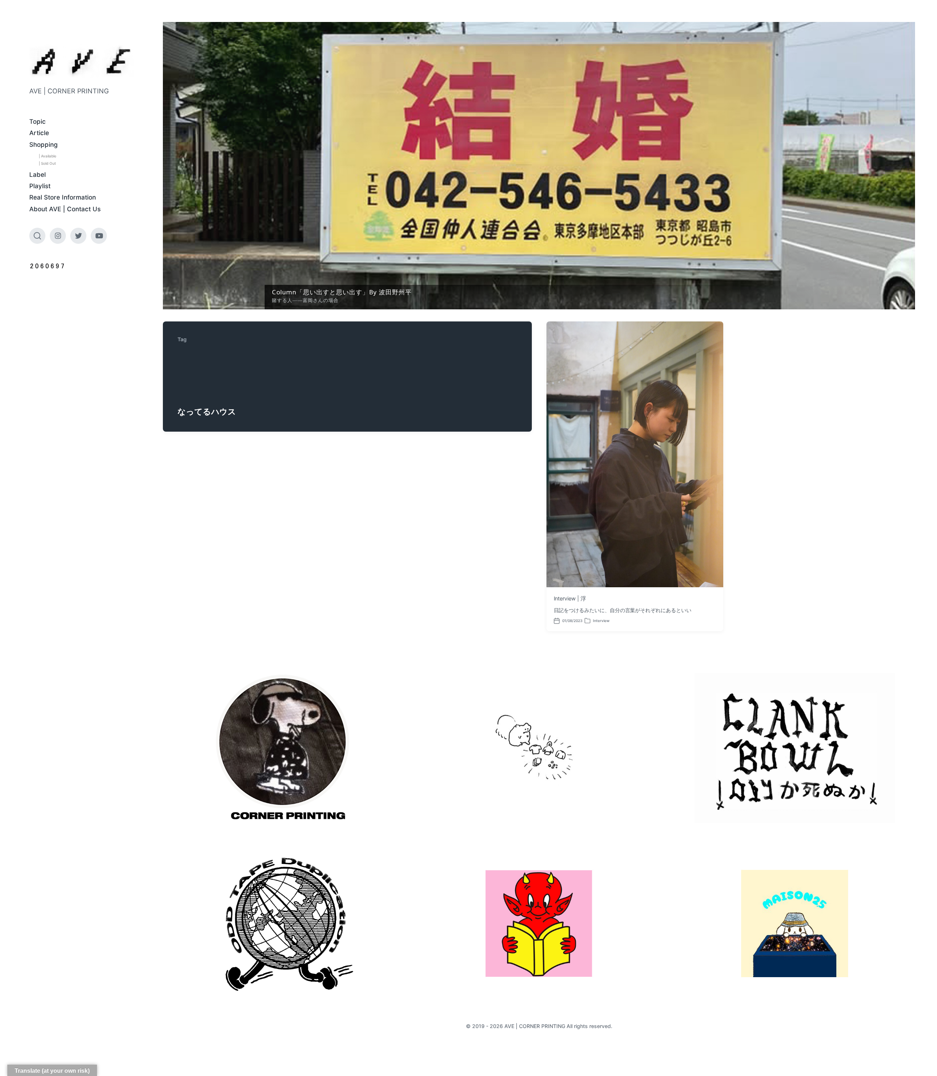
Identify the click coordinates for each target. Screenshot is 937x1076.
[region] (539, 165)
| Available (47, 156)
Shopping (43, 144)
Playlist (40, 186)
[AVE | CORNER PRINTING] (81, 61)
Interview (601, 620)
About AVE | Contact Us (65, 209)
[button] (539, 165)
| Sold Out (47, 163)
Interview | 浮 (570, 598)
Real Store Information (62, 197)
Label (37, 174)
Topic (37, 121)
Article (39, 133)
